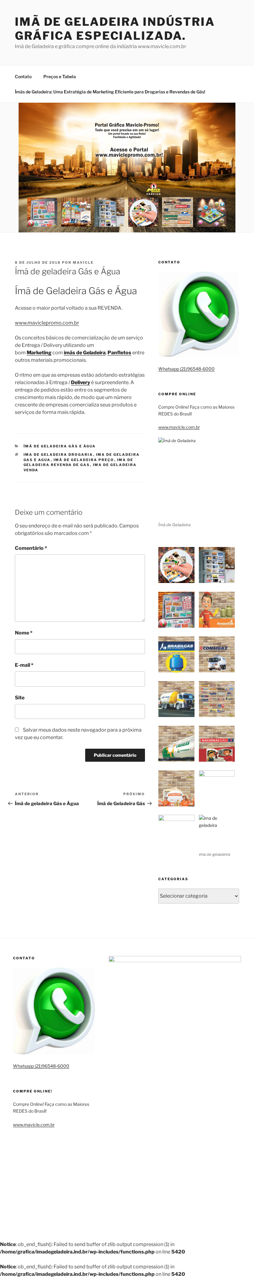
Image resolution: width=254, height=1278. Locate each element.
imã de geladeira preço (84, 460)
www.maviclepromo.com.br (47, 323)
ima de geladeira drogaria (58, 454)
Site (19, 698)
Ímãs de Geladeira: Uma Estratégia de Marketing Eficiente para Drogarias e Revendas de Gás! (110, 91)
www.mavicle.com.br (179, 427)
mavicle (83, 262)
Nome (24, 633)
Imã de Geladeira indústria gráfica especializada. (115, 29)
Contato (23, 76)
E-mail (24, 665)
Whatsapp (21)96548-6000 (186, 368)
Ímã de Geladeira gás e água (60, 446)
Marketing (39, 353)
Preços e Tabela (59, 76)
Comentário (31, 548)
